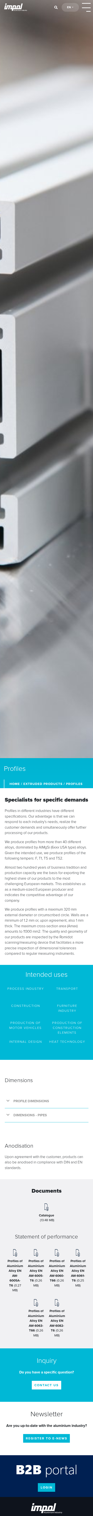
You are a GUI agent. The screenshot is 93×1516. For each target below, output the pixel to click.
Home (15, 784)
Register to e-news (46, 1438)
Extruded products (43, 784)
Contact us (46, 1385)
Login (47, 1487)
